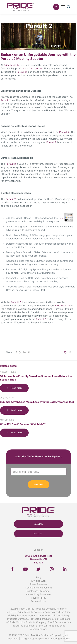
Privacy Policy (38, 597)
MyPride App (38, 580)
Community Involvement (38, 587)
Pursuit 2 (21, 71)
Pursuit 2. (64, 132)
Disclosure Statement (38, 591)
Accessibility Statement (38, 594)
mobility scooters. (32, 68)
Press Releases (38, 584)
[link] (12, 569)
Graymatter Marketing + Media (52, 638)
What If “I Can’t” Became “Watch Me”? (23, 424)
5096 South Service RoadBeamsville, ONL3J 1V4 (38, 559)
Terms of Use (38, 601)
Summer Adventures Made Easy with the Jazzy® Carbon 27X (37, 401)
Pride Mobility (11, 65)
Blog (38, 577)
